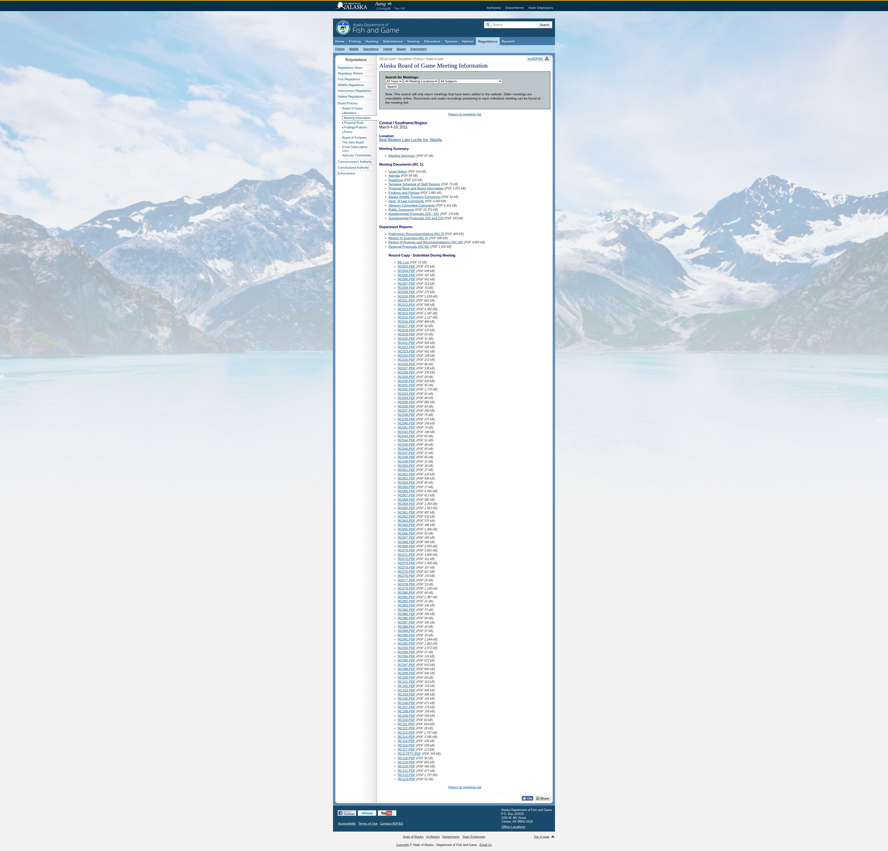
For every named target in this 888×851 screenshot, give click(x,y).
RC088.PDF (406, 626)
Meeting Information (357, 118)
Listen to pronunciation (389, 3)
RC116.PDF (406, 745)
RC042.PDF (406, 432)
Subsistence (393, 41)
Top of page (541, 837)
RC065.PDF (406, 529)
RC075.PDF (406, 571)
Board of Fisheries (354, 137)
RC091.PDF (406, 639)
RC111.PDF (406, 724)
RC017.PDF (406, 326)
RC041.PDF (406, 427)
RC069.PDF (406, 546)
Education (432, 41)
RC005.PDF (406, 275)
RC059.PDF (406, 504)
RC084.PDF (406, 610)
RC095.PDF (406, 656)
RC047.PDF (406, 453)
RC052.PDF (406, 474)
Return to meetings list (464, 114)
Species (451, 41)
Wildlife (353, 49)
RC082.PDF (406, 601)
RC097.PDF (406, 665)
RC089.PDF (406, 631)
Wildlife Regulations (351, 85)
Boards (401, 49)
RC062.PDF (406, 516)
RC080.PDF (406, 592)
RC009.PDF (406, 292)
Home (339, 41)
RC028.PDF (406, 372)
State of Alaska (353, 6)
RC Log (403, 262)
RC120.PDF (406, 766)
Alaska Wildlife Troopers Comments (414, 197)
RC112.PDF (406, 728)
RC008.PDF (406, 288)
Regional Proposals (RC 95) (408, 246)
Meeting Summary (401, 156)
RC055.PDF (406, 487)
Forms (348, 132)
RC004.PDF (406, 271)
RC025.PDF (406, 360)
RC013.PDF (406, 309)
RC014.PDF (406, 313)
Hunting (372, 41)
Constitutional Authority (353, 167)
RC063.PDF (406, 521)
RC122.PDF (406, 775)
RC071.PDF (406, 555)
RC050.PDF (406, 465)
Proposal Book (354, 122)
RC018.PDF (406, 330)
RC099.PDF (406, 673)
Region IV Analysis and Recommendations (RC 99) (425, 242)
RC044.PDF (406, 440)
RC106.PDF (406, 703)
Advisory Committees (356, 155)
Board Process (348, 103)
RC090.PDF (406, 635)
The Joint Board (353, 142)
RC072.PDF (406, 559)
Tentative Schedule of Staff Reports (414, 184)
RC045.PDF (406, 444)
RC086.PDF (406, 618)
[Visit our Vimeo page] (367, 813)
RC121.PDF (406, 771)
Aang (380, 3)
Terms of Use (368, 823)
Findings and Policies (403, 193)
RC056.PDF (406, 491)
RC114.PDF (406, 737)
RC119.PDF (406, 762)
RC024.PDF (406, 355)
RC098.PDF (406, 669)
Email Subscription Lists (354, 148)
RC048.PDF (406, 457)
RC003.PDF (406, 266)
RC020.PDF (406, 338)
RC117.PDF (406, 749)
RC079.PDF (406, 588)
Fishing (355, 41)
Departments (514, 7)
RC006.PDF (406, 279)
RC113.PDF (406, 732)
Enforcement (418, 49)
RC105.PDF (406, 698)
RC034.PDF (406, 398)
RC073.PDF (406, 563)
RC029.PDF (406, 377)
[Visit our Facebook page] (347, 813)
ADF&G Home (387, 58)
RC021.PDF (406, 343)
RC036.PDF (406, 406)
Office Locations (513, 827)
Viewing (413, 41)
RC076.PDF (406, 576)
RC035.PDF (406, 402)
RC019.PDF (406, 334)
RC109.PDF (406, 716)
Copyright (402, 845)
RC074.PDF (406, 567)
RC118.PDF (406, 758)
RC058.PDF (406, 499)
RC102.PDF (406, 686)
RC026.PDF (406, 364)
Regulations (487, 41)
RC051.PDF (406, 470)
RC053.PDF (406, 478)
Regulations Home (350, 67)
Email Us (486, 845)
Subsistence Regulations (354, 91)
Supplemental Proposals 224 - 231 (413, 214)
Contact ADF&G (391, 823)
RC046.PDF (406, 449)
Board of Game (435, 58)
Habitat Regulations (351, 96)
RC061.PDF (406, 512)
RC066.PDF (406, 533)
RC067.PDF (406, 537)
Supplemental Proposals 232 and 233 (416, 218)
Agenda (394, 175)
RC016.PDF (406, 321)
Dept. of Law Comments (406, 201)
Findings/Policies (355, 127)
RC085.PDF (406, 614)
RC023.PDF (406, 351)
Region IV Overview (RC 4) (408, 238)
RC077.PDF (406, 580)
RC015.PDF (406, 317)
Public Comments (401, 209)
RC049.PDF (406, 461)
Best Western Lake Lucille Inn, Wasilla (410, 140)
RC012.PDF (406, 304)
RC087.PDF (406, 622)
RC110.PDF (406, 720)
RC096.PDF (406, 660)
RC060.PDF (406, 508)
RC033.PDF (406, 394)
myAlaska (494, 7)
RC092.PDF (406, 643)
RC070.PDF (406, 550)
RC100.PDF (406, 677)
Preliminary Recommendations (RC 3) (416, 234)
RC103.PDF (406, 690)
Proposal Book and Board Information (416, 188)
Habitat (468, 41)
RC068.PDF (406, 542)
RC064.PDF (406, 525)
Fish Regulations (349, 79)
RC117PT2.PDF (409, 753)
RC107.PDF (406, 707)
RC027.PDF (406, 368)
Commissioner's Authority (355, 162)
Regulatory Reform (350, 73)
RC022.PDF (406, 347)
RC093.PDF (406, 648)
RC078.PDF (406, 584)
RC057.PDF (406, 495)
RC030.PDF (406, 381)
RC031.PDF (406, 385)
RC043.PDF (406, 436)
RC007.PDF (406, 283)
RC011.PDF (406, 300)
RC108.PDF (406, 711)
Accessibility (347, 823)
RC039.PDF (406, 419)
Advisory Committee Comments (411, 205)
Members (350, 113)
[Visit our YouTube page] (387, 813)
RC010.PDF (406, 296)
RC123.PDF (406, 779)
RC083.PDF (406, 605)
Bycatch (508, 41)
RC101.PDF (406, 682)
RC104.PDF (406, 694)
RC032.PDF (406, 389)
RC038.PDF (406, 415)
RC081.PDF (406, 597)
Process (419, 58)
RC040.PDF (406, 423)
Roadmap (395, 180)
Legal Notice (397, 171)
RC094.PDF (406, 652)
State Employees (540, 7)
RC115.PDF (406, 741)
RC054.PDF (406, 482)
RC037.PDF (406, 410)
